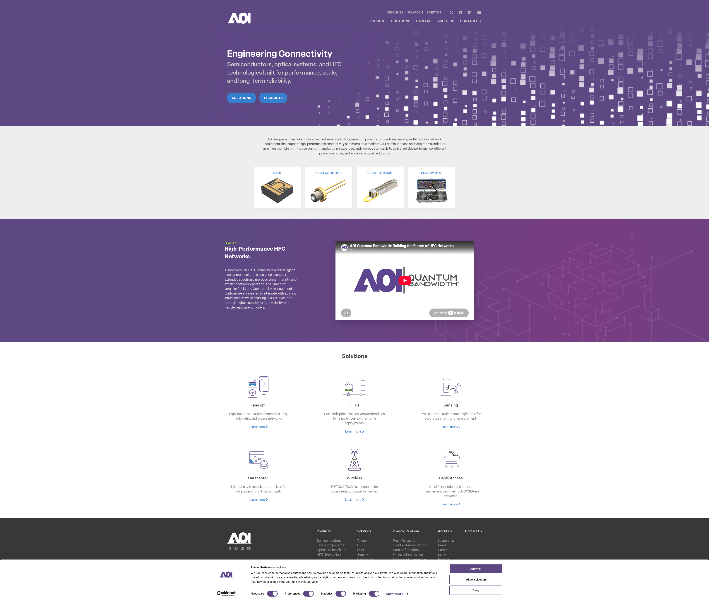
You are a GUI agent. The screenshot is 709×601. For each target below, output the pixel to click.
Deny (475, 590)
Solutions (241, 98)
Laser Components (330, 545)
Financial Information (408, 555)
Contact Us (473, 531)
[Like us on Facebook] (460, 13)
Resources (395, 12)
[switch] (308, 594)
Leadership (446, 541)
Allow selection (476, 579)
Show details (394, 593)
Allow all (475, 568)
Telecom (363, 541)
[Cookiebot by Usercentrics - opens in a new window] (226, 594)
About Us (445, 531)
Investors (434, 12)
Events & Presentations (410, 545)
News (442, 545)
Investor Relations (406, 531)
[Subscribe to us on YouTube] (479, 13)
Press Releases (404, 541)
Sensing (363, 555)
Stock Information (406, 550)
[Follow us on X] (451, 13)
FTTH (361, 545)
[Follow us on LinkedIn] (470, 13)
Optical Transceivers (331, 550)
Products (273, 98)
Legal (442, 555)
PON (360, 550)
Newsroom (415, 12)
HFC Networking (329, 555)
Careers (443, 550)
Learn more (257, 427)
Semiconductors (329, 541)
